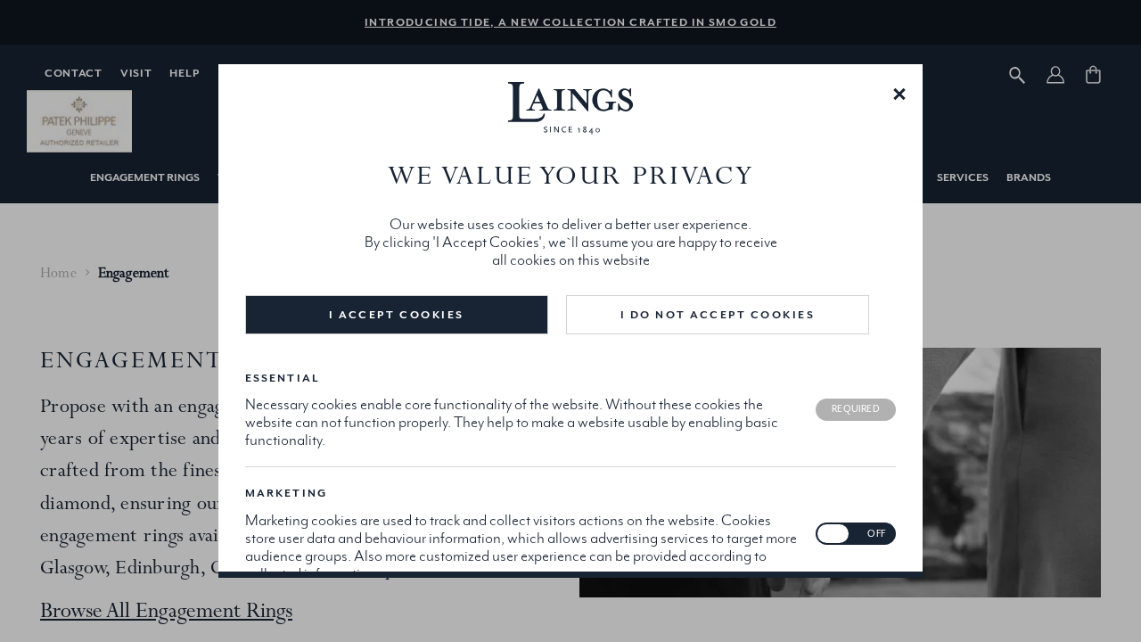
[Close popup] (899, 93)
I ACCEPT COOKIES (396, 315)
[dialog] (570, 321)
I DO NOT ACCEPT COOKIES (718, 315)
